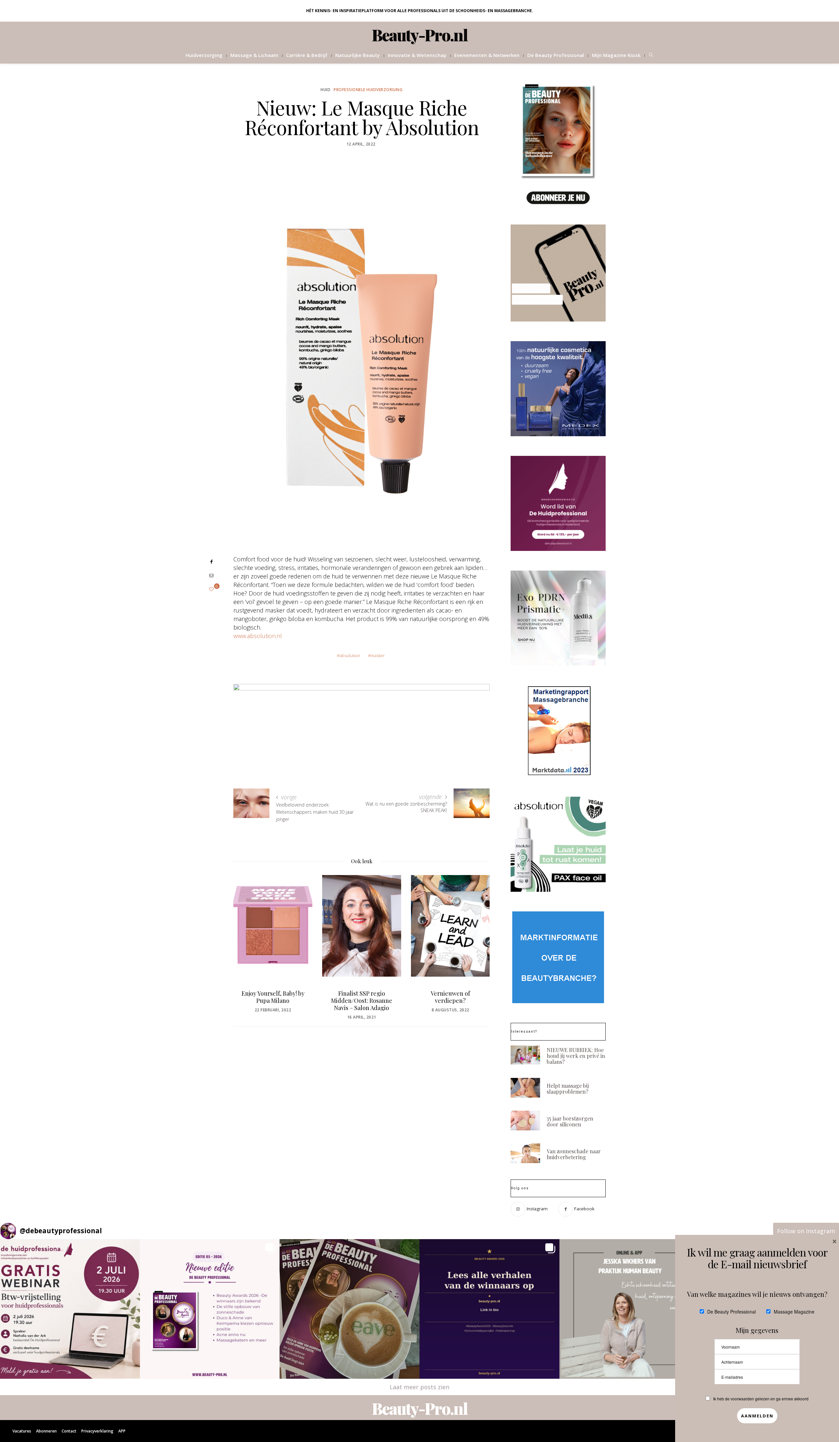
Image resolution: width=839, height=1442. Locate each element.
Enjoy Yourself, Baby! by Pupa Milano (273, 996)
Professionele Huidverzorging (368, 89)
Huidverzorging (204, 55)
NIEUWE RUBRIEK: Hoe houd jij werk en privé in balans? (576, 1055)
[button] (70, 1309)
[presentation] (248, 937)
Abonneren (46, 1431)
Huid (325, 89)
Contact (69, 1431)
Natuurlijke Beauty (357, 55)
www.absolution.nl (257, 636)
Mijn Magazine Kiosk (616, 55)
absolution (350, 655)
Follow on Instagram (806, 1231)
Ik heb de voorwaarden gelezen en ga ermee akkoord (761, 1398)
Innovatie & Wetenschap (417, 55)
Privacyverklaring (97, 1431)
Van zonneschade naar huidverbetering (574, 1154)
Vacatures (21, 1431)
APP (122, 1431)
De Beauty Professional (555, 55)
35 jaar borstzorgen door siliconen (570, 1121)
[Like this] (211, 589)
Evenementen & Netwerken (486, 55)
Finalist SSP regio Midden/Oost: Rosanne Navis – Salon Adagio (361, 1000)
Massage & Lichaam (254, 55)
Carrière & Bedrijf (306, 55)
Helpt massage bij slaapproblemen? (568, 1088)
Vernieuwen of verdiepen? (450, 996)
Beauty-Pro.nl (420, 34)
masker (378, 655)
